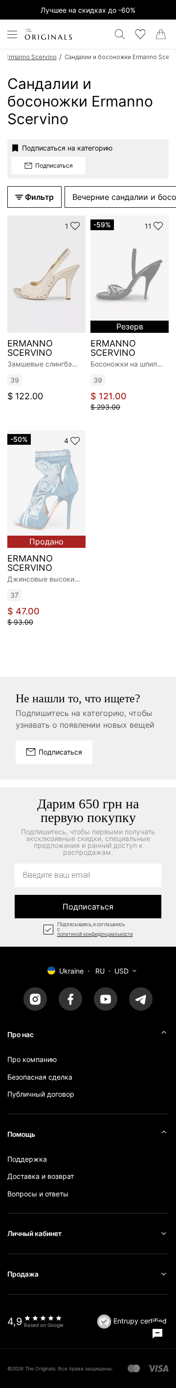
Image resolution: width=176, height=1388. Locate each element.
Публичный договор (40, 1094)
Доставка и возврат (40, 1176)
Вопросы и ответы (37, 1194)
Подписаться (88, 906)
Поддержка (27, 1159)
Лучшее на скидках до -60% (88, 10)
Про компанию (32, 1059)
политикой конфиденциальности (95, 934)
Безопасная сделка (39, 1077)
